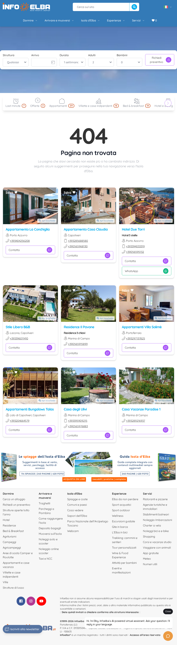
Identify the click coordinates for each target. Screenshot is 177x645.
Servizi (136, 20)
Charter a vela (152, 525)
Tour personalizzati (124, 547)
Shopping (149, 536)
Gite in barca (120, 527)
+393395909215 (77, 420)
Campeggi (9, 542)
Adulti (92, 55)
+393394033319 (135, 246)
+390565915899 (78, 344)
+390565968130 (78, 246)
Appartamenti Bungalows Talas (30, 409)
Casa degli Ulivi (75, 409)
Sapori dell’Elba (77, 515)
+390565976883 (78, 426)
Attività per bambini (124, 562)
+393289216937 (135, 420)
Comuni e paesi (77, 504)
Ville (5, 582)
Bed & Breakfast (13, 531)
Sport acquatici (121, 504)
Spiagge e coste (77, 499)
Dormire (28, 20)
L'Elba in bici (119, 532)
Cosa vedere (75, 510)
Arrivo (35, 55)
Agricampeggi (12, 547)
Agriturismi (9, 536)
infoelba (65, 635)
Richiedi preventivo (156, 60)
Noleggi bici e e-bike (156, 531)
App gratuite (151, 553)
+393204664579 (19, 420)
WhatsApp (131, 271)
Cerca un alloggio (14, 499)
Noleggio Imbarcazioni (157, 520)
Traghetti (44, 503)
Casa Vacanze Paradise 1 (141, 409)
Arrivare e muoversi (57, 20)
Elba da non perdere (125, 499)
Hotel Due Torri (133, 229)
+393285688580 (78, 240)
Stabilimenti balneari (156, 514)
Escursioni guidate (123, 521)
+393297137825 (135, 338)
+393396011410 (19, 338)
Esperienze (114, 20)
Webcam (73, 531)
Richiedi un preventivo (16, 504)
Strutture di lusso (13, 587)
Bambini (122, 55)
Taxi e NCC (45, 558)
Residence (9, 525)
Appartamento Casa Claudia (86, 229)
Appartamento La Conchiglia (28, 229)
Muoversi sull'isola (50, 533)
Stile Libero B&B (18, 327)
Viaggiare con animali (157, 547)
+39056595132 (135, 252)
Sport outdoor (121, 510)
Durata (64, 55)
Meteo (147, 558)
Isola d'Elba (88, 20)
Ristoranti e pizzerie (155, 499)
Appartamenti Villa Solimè (142, 327)
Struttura (8, 55)
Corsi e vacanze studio (157, 542)
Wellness (117, 515)
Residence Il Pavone (79, 327)
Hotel (6, 520)
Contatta (14, 250)
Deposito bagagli (50, 528)
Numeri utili (150, 564)
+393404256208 (20, 240)
